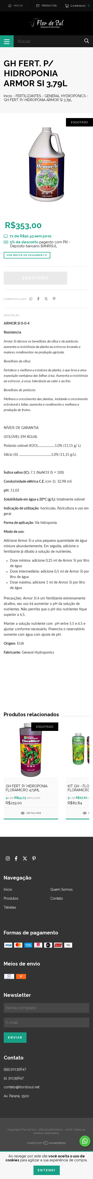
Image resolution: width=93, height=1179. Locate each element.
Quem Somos (61, 889)
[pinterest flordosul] (34, 858)
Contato (56, 898)
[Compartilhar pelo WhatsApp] (30, 299)
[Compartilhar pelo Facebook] (38, 299)
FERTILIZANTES (28, 96)
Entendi (47, 1170)
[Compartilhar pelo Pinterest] (54, 299)
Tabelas (10, 907)
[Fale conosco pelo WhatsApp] (85, 1141)
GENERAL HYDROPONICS (65, 96)
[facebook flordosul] (16, 858)
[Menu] (7, 41)
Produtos (11, 898)
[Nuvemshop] (46, 1144)
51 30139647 (14, 1078)
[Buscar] (86, 41)
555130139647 (15, 1069)
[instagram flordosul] (8, 858)
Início (8, 96)
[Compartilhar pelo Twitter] (46, 299)
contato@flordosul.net (21, 1087)
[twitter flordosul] (25, 858)
